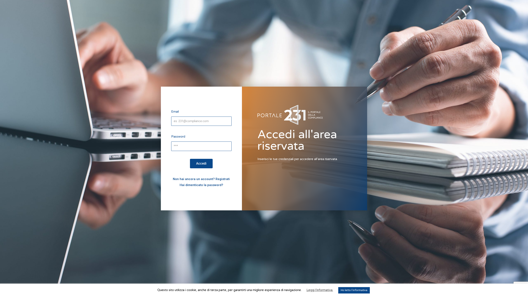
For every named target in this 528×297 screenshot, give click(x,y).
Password (178, 136)
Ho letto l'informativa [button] (354, 290)
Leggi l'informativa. (319, 290)
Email (175, 111)
